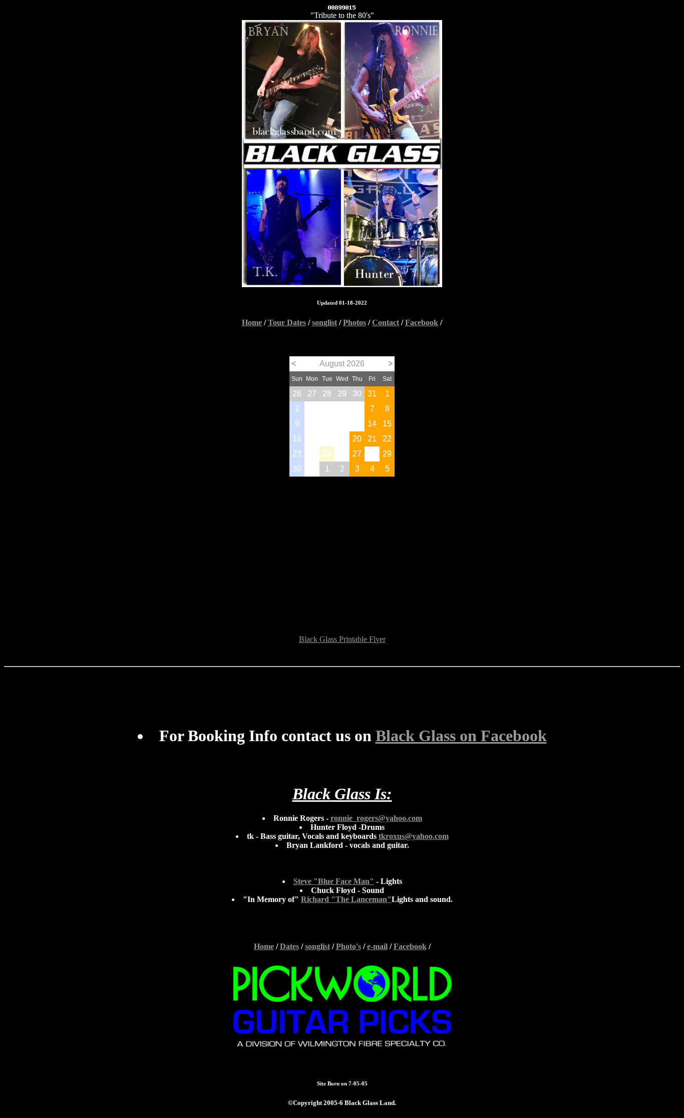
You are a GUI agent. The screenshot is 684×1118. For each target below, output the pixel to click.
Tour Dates (287, 322)
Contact (385, 322)
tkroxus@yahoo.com (414, 836)
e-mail (377, 946)
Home (252, 322)
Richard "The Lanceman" (346, 899)
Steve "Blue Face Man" (333, 881)
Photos (354, 322)
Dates (289, 946)
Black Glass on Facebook (461, 736)
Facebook (421, 322)
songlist (324, 322)
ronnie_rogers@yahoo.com (376, 818)
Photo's (348, 946)
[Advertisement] (342, 547)
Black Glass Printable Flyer (342, 639)
